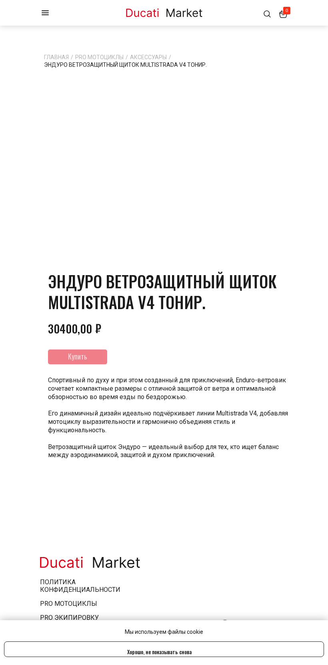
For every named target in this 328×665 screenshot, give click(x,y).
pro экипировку (69, 617)
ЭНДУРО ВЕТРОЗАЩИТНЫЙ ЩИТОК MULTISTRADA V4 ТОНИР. (125, 65)
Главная (56, 57)
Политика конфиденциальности (80, 585)
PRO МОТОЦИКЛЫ (99, 57)
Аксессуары (148, 57)
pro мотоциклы (68, 603)
